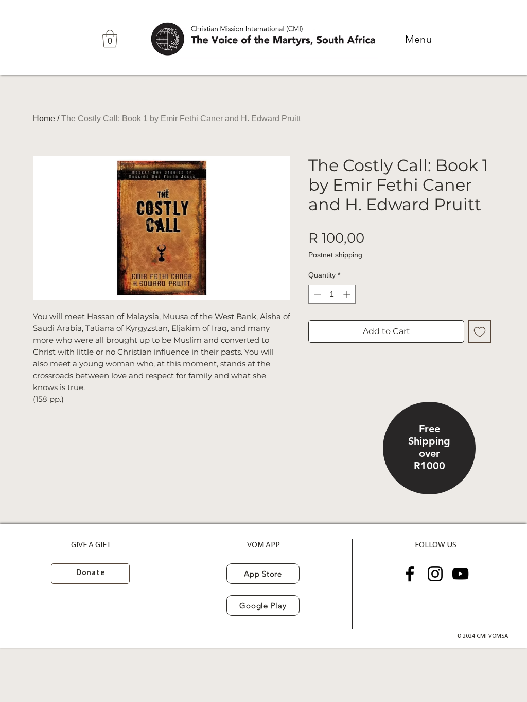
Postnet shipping (335, 255)
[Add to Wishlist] (479, 331)
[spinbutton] (332, 294)
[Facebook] (410, 574)
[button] (109, 39)
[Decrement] (316, 294)
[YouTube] (460, 574)
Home (44, 118)
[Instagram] (435, 574)
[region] (429, 448)
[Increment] (347, 294)
